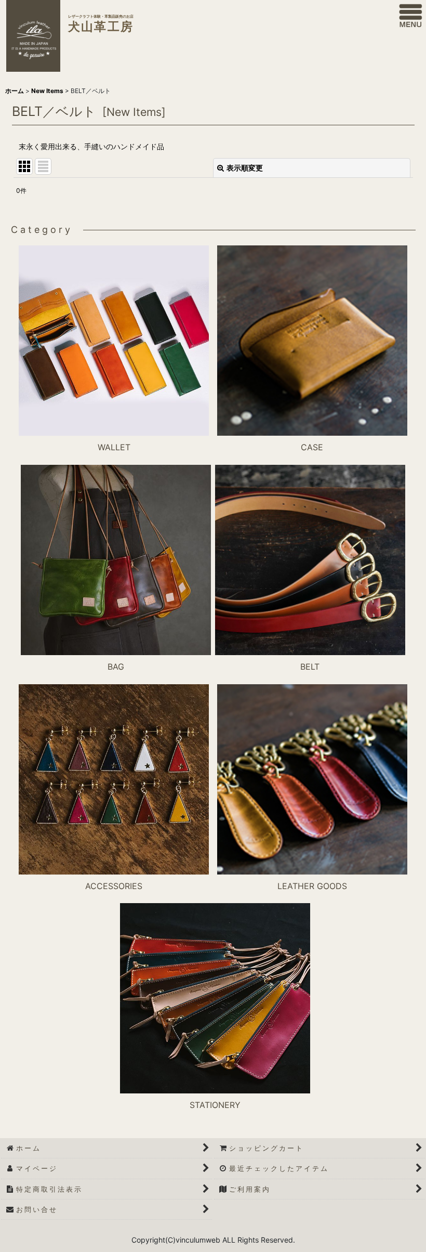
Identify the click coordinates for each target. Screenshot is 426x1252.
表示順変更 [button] (245, 167)
